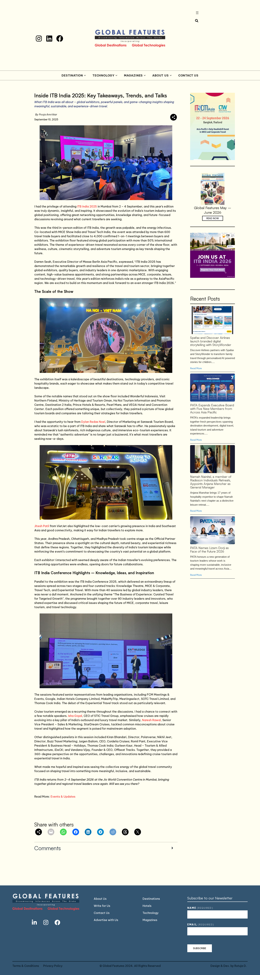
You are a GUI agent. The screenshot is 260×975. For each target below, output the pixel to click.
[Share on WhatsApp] (63, 832)
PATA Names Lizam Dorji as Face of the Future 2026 (212, 530)
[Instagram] (39, 38)
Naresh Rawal (151, 720)
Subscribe (199, 948)
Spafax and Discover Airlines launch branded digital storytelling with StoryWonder (212, 320)
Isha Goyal (75, 716)
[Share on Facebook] (75, 832)
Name (200, 907)
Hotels (147, 906)
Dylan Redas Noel (93, 421)
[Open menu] (197, 13)
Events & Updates (63, 796)
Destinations (151, 898)
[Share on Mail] (51, 832)
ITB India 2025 (87, 206)
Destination (72, 75)
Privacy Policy (52, 966)
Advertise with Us (106, 920)
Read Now (212, 218)
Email (200, 924)
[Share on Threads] (125, 832)
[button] (106, 848)
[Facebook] (60, 38)
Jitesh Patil (42, 526)
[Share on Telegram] (100, 832)
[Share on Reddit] (112, 832)
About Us (160, 75)
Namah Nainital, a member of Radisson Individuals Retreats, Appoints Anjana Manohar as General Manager (212, 459)
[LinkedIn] (49, 38)
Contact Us (188, 75)
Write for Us (102, 906)
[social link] (34, 922)
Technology (103, 75)
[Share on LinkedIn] (88, 832)
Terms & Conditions (25, 966)
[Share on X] (137, 832)
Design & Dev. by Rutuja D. (228, 966)
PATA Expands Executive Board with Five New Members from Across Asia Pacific (212, 387)
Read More (196, 368)
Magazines (133, 75)
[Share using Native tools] (173, 117)
